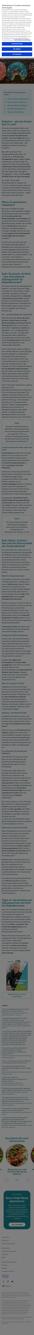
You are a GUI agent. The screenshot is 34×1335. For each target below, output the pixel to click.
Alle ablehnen (17, 49)
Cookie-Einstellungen (17, 44)
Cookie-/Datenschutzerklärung (22, 40)
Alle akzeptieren (17, 54)
